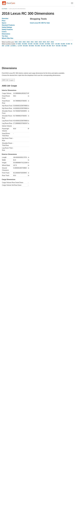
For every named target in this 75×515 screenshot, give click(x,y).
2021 (32, 42)
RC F (53, 45)
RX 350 (58, 45)
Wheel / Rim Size (7, 38)
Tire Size (5, 36)
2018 (44, 42)
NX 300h (31, 45)
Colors (4, 31)
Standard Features (8, 25)
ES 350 (30, 44)
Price (3, 20)
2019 (40, 42)
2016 (52, 42)
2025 (16, 42)
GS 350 (41, 44)
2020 (36, 42)
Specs (4, 23)
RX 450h (64, 45)
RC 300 (43, 45)
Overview (5, 18)
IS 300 (68, 44)
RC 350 (49, 45)
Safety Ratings (7, 27)
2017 (48, 42)
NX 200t (25, 45)
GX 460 (57, 44)
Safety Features (7, 29)
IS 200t (63, 44)
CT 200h (18, 44)
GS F (52, 44)
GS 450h (47, 44)
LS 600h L (13, 45)
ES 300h (24, 44)
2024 (20, 42)
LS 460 (7, 45)
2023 (24, 42)
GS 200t (35, 44)
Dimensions (6, 34)
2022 (28, 42)
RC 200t (37, 45)
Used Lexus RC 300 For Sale (40, 23)
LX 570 (20, 45)
